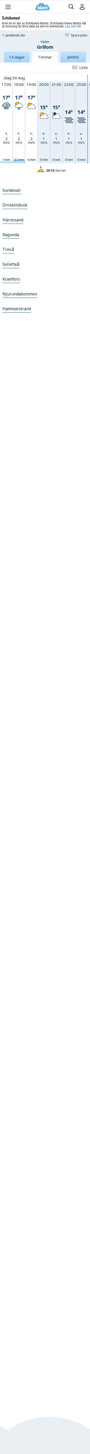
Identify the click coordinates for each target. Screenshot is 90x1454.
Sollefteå (10, 264)
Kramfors (11, 279)
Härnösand (12, 220)
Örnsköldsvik (14, 205)
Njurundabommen (19, 294)
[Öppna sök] (71, 7)
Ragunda (10, 234)
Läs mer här (73, 26)
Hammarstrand (16, 308)
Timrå (8, 249)
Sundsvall (11, 190)
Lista (83, 67)
